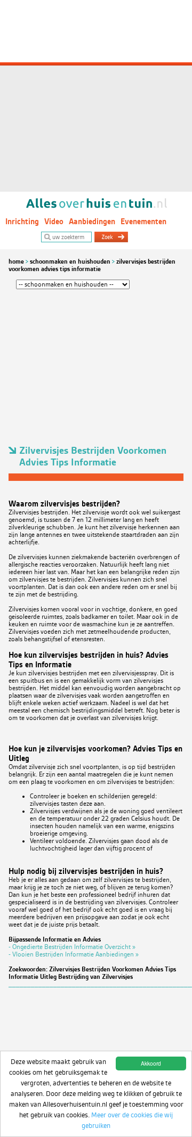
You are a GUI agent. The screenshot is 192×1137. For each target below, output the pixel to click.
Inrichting (22, 221)
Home (16, 261)
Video (53, 221)
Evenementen (143, 221)
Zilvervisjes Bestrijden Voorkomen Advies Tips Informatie (92, 265)
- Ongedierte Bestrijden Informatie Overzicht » (72, 947)
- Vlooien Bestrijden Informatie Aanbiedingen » (74, 954)
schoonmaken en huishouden (70, 261)
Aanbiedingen (92, 221)
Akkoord (151, 1063)
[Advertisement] (96, 96)
